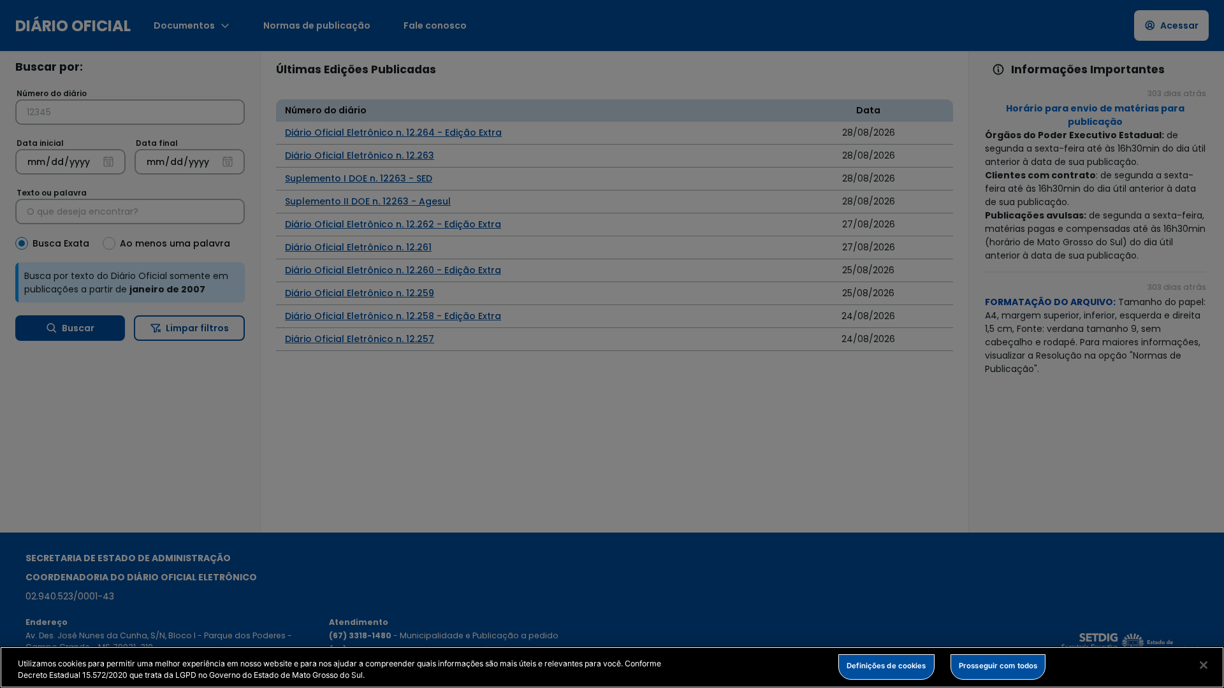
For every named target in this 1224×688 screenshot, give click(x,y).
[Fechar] (1204, 665)
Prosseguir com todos (998, 665)
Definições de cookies (886, 665)
